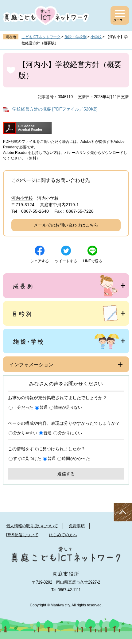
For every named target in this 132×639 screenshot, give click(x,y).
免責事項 (77, 526)
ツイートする (66, 261)
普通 (44, 407)
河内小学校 (22, 198)
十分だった (23, 407)
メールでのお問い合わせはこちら (66, 225)
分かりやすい (25, 433)
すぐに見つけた (27, 458)
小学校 (96, 37)
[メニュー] (120, 15)
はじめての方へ (63, 534)
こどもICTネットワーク (40, 37)
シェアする (39, 261)
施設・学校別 (75, 37)
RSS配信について (22, 534)
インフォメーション (31, 364)
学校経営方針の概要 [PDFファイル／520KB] (55, 109)
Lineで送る (92, 261)
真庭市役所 (66, 574)
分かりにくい (70, 433)
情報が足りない (68, 407)
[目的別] (66, 313)
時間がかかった (76, 458)
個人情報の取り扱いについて (32, 526)
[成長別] (66, 285)
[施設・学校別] (66, 341)
